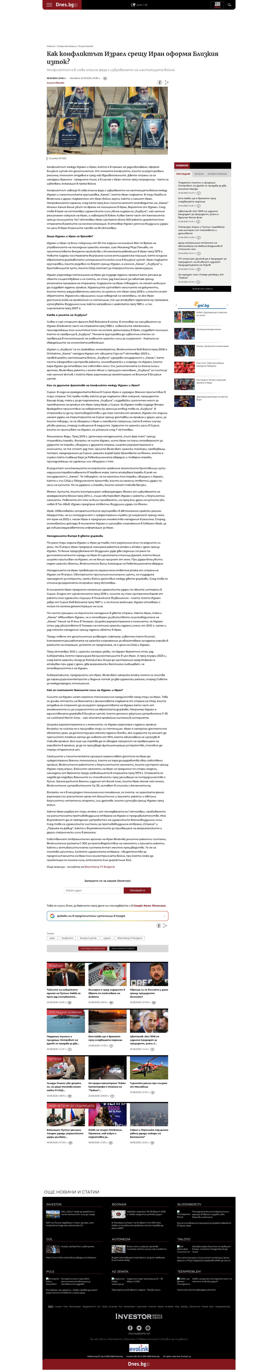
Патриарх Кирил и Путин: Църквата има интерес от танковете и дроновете (201, 230)
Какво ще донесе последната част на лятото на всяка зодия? (212, 1280)
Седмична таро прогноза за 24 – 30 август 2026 (212, 314)
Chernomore (194, 1306)
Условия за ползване (174, 1339)
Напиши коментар (93, 948)
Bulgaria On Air (89, 1306)
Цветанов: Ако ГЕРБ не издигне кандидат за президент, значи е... (144, 1040)
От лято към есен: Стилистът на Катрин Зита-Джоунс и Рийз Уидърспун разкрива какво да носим (203, 1259)
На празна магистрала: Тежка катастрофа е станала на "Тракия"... (106, 1087)
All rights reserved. (134, 1356)
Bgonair (119, 1204)
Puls (50, 1271)
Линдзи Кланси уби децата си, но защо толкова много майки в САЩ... (64, 1087)
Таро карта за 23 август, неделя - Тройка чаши (212, 330)
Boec (211, 1306)
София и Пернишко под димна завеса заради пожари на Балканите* (149, 1133)
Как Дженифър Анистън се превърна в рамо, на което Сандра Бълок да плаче (211, 1249)
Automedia (121, 1239)
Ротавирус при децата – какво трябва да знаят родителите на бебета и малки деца (71, 1291)
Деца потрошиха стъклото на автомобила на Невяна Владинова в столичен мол (200, 246)
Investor (53, 1204)
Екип (103, 1339)
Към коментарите (123, 948)
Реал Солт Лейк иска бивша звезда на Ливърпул (71, 1257)
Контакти (115, 1339)
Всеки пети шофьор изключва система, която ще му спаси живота (146, 1247)
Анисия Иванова (55, 83)
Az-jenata (120, 1271)
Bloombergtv (189, 1204)
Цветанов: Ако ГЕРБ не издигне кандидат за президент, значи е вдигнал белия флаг (198, 214)
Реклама (130, 1339)
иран (52, 938)
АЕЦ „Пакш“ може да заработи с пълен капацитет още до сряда (78, 1213)
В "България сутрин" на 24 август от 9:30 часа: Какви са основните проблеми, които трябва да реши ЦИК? (137, 1225)
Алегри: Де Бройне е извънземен (77, 1246)
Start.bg (184, 1306)
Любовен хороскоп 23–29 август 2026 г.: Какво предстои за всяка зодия (146, 1213)
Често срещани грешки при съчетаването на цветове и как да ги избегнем (211, 349)
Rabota (161, 1306)
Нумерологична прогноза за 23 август (211, 398)
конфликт (67, 938)
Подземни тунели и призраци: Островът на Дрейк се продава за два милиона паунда (202, 185)
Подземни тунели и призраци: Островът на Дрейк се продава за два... (63, 1040)
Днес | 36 (142, 5)
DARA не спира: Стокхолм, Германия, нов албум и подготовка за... (105, 1133)
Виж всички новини (203, 288)
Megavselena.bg (222, 1306)
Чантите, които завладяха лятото (196, 1290)
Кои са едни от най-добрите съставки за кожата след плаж (211, 381)
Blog (177, 1306)
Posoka (205, 1306)
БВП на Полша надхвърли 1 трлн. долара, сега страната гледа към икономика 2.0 (69, 1224)
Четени (199, 173)
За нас (94, 1339)
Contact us (186, 1356)
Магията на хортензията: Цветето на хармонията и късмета (212, 364)
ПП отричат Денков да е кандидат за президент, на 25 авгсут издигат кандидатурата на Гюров (202, 261)
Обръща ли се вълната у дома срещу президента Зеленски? (149, 993)
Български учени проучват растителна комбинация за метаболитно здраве (75, 1281)
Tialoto (183, 1239)
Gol (49, 1239)
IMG (51, 1307)
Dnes (65, 1306)
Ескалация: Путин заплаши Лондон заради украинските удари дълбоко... (65, 1133)
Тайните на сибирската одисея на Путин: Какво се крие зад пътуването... (64, 993)
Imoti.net (152, 1306)
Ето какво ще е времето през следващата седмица (197, 200)
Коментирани (217, 173)
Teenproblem (189, 1271)
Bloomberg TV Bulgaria (99, 866)
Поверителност (148, 1339)
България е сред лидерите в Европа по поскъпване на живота (106, 993)
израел (107, 938)
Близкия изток (88, 938)
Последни (183, 173)
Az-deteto (169, 1306)
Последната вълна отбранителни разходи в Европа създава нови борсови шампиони (210, 1214)
